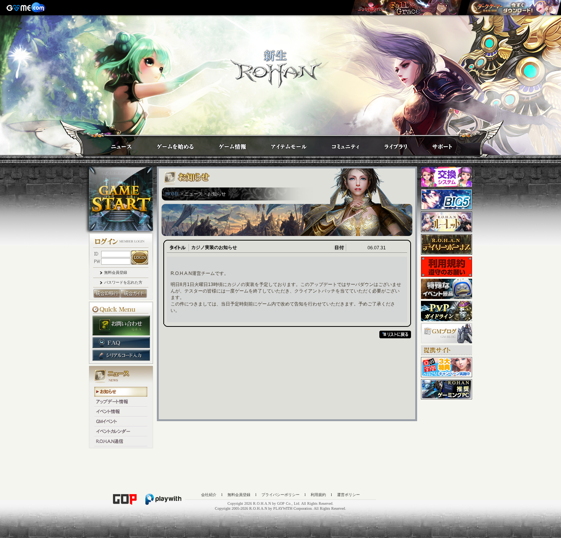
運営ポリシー (348, 495)
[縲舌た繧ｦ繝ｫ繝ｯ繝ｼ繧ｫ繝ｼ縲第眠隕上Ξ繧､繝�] (406, 7)
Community (338, 144)
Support (434, 144)
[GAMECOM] (26, 7)
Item (281, 144)
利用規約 (318, 495)
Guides (168, 144)
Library (388, 144)
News (113, 144)
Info (224, 144)
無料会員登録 (115, 272)
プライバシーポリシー (280, 495)
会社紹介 (208, 495)
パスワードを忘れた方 (123, 282)
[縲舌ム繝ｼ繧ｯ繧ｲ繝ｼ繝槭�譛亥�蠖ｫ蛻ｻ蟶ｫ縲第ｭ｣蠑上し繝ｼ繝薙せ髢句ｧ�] (513, 7)
